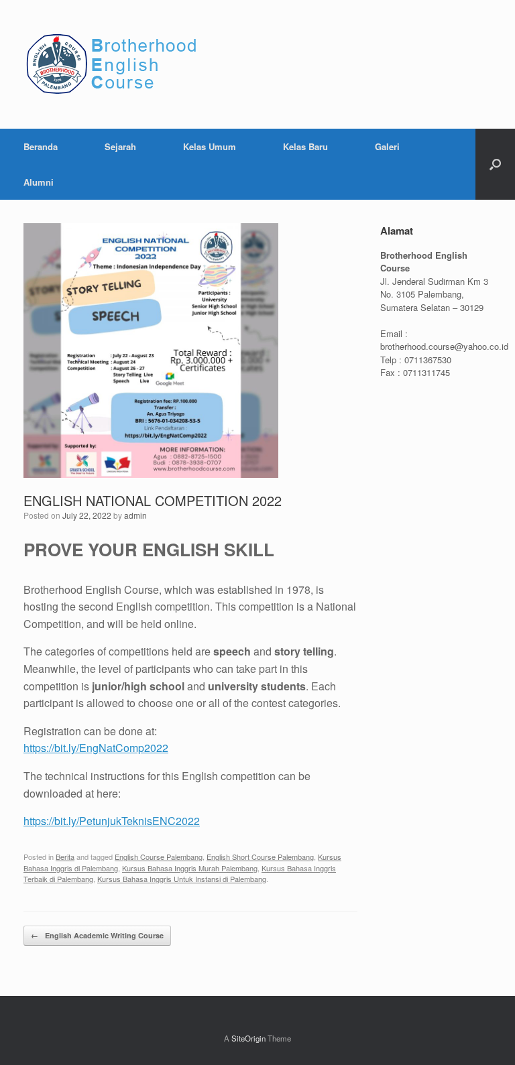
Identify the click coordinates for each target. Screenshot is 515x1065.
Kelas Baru (305, 146)
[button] (495, 164)
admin (135, 515)
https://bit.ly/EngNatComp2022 (95, 747)
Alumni (38, 182)
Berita (65, 856)
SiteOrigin (248, 1038)
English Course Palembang (159, 856)
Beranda (40, 146)
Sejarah (120, 146)
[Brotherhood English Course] (116, 64)
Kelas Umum (209, 146)
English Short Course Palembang (260, 856)
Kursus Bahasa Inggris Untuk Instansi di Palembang (181, 878)
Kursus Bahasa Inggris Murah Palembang (190, 868)
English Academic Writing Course (97, 935)
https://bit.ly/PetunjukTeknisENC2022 (111, 820)
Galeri (387, 146)
